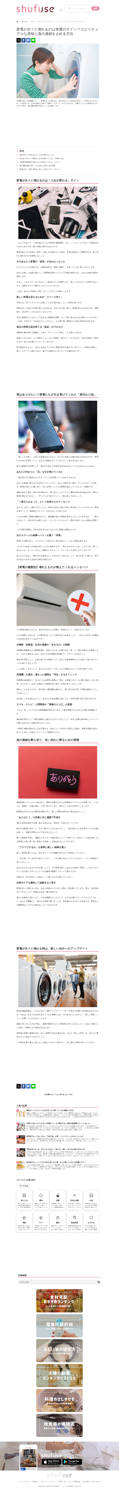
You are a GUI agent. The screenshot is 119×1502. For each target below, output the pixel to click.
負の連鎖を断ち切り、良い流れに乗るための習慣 (37, 166)
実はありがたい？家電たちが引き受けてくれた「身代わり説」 (42, 158)
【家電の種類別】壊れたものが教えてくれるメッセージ (40, 162)
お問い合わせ (96, 1481)
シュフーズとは (23, 1481)
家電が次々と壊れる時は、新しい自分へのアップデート (40, 169)
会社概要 (86, 1481)
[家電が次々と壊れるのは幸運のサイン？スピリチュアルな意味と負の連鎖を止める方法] (28, 40)
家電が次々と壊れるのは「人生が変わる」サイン (37, 155)
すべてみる (24, 1186)
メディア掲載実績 (74, 1481)
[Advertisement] (58, 126)
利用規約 (35, 1481)
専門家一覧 (62, 1481)
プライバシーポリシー (47, 1481)
